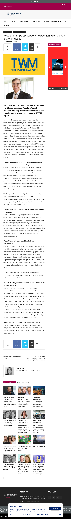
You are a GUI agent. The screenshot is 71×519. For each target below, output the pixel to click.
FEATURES (46, 21)
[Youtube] (65, 4)
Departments (15, 32)
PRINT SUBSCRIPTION (14, 9)
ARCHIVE (5, 9)
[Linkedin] (62, 4)
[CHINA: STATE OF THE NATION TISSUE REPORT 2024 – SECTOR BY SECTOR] (24, 439)
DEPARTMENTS (13, 21)
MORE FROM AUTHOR (23, 382)
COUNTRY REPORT (24, 21)
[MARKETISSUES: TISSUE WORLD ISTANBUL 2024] (39, 439)
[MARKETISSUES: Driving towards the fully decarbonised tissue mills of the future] (9, 414)
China (34, 393)
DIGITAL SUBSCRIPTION (25, 9)
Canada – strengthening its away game (12, 357)
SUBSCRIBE (54, 21)
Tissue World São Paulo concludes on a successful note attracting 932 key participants (36, 358)
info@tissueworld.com (33, 502)
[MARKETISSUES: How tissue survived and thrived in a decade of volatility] (9, 458)
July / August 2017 (8, 32)
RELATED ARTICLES (10, 382)
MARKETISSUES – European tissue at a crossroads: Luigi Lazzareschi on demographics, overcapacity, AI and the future (9, 401)
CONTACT (50, 9)
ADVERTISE (35, 9)
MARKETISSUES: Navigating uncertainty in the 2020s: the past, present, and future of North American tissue (9, 448)
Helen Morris (8, 41)
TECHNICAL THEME (36, 21)
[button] (65, 21)
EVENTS (60, 21)
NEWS (5, 21)
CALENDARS (42, 9)
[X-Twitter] (67, 4)
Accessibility (3, 516)
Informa (35, 1)
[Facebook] (59, 4)
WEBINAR (6, 25)
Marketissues (22, 32)
